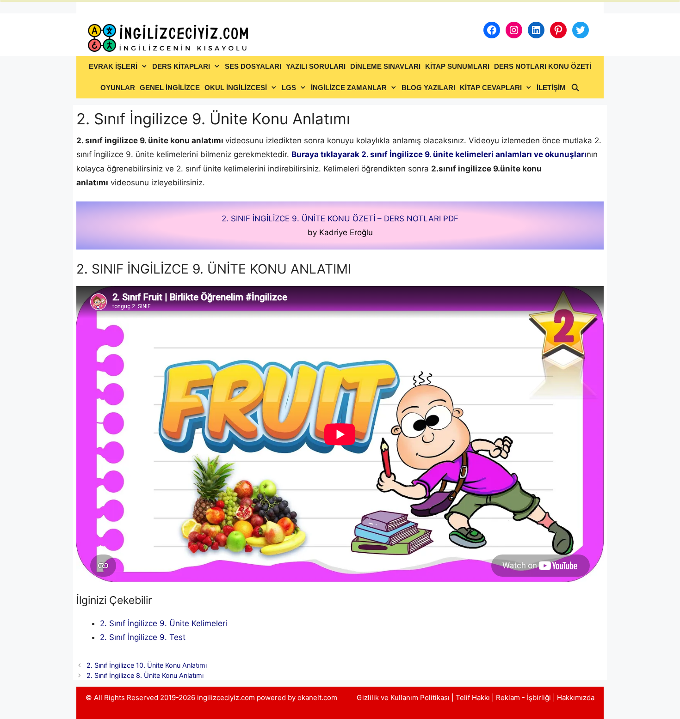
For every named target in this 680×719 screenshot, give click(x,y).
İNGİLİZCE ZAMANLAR (349, 87)
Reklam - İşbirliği (524, 697)
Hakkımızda (575, 697)
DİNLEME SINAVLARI (385, 66)
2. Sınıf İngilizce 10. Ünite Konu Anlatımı (147, 665)
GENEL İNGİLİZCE (170, 87)
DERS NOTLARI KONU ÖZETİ (542, 66)
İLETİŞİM (551, 87)
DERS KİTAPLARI (181, 66)
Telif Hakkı (473, 697)
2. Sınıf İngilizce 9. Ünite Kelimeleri (163, 623)
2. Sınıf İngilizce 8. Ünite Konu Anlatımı (145, 675)
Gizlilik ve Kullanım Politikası (403, 697)
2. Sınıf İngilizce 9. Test (142, 637)
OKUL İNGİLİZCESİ (235, 87)
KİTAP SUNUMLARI (457, 66)
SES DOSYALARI (253, 66)
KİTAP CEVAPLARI (491, 87)
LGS (289, 87)
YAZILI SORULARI (316, 66)
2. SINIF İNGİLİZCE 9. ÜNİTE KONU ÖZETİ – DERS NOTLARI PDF (340, 218)
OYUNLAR (117, 87)
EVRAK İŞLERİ (113, 66)
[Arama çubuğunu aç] (574, 87)
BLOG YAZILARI (428, 87)
